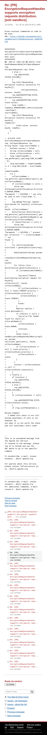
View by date (10, 503)
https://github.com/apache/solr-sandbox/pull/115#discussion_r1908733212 (23, 39)
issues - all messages (17, 701)
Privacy (30, 727)
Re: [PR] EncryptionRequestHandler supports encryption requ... (24, 522)
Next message (11, 506)
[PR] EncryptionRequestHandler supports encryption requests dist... (22, 514)
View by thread (11, 500)
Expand (10, 708)
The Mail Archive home (18, 697)
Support (20, 727)
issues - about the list (17, 704)
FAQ (12, 727)
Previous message (12, 498)
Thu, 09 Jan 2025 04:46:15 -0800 (28, 25)
